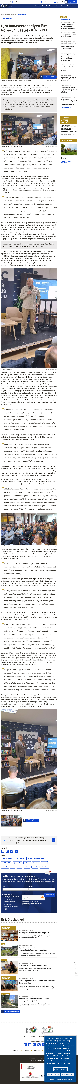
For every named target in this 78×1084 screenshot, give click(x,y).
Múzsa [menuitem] (63, 6)
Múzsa (41, 1037)
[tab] (63, 17)
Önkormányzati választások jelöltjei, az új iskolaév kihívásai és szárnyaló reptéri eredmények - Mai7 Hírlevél (69, 128)
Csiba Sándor (20, 858)
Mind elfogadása (67, 1074)
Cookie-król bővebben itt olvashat (60, 1079)
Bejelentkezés (47, 2)
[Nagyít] (76, 965)
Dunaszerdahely (7, 18)
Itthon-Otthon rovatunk (66, 162)
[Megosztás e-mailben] (2, 851)
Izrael (19, 867)
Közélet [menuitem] (37, 6)
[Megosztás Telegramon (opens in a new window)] (11, 851)
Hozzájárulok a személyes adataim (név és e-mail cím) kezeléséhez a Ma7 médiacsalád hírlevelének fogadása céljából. (11, 901)
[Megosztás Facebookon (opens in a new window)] (7, 851)
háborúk (5, 867)
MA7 (24, 1037)
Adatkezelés (37, 1050)
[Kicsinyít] (76, 969)
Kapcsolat (26, 1050)
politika (27, 863)
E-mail (31, 886)
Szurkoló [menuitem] (69, 6)
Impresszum (16, 1050)
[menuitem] (76, 6)
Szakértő (36, 863)
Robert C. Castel (7, 858)
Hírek (33, 1037)
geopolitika (17, 863)
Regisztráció (59, 2)
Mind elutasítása (53, 1074)
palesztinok (44, 867)
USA (12, 867)
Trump (44, 863)
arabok (35, 867)
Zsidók (27, 867)
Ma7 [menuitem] (57, 6)
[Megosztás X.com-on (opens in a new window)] (16, 851)
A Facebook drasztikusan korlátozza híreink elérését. (19, 879)
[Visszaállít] (76, 973)
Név (4, 886)
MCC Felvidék (6, 863)
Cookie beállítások (60, 1069)
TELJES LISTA (65, 107)
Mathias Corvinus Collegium (36, 858)
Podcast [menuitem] (44, 6)
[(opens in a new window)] (25, 1044)
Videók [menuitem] (51, 6)
